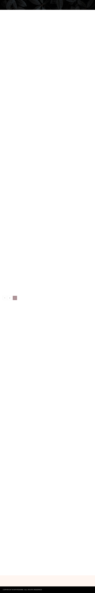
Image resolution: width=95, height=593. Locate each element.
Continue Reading (48, 121)
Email (6, 556)
